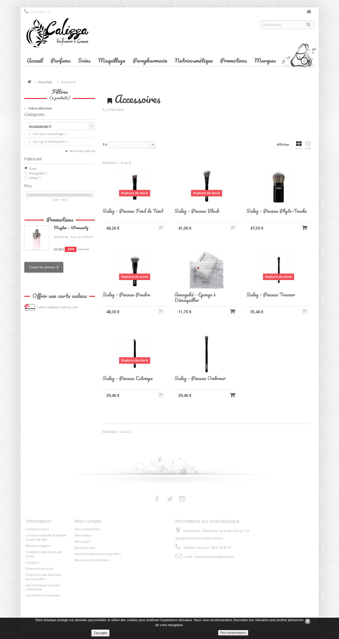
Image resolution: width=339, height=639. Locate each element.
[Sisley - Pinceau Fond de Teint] (134, 186)
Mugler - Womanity (71, 227)
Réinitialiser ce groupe (82, 151)
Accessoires (40, 126)
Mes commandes (87, 529)
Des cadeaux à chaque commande (42, 587)
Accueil (35, 60)
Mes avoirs (82, 541)
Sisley (35, 178)
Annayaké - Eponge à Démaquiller (195, 297)
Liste (308, 148)
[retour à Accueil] (29, 82)
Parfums (60, 60)
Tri (104, 144)
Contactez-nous (309, 12)
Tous (32, 168)
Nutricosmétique (194, 60)
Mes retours (84, 535)
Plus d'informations (233, 633)
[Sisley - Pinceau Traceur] (278, 270)
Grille (298, 148)
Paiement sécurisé (39, 568)
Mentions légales (38, 545)
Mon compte (88, 521)
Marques (265, 60)
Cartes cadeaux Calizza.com (57, 307)
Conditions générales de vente (44, 554)
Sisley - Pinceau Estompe (127, 378)
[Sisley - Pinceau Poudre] (134, 270)
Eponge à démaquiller (50, 141)
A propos (32, 562)
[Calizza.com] (95, 36)
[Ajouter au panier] (304, 227)
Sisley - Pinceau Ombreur (200, 378)
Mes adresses (85, 547)
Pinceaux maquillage (49, 134)
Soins (84, 60)
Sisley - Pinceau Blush (196, 211)
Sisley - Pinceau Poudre (126, 294)
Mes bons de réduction (92, 560)
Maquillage (111, 60)
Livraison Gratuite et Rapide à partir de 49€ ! (46, 537)
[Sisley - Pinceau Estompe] (134, 353)
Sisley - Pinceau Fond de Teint (132, 211)
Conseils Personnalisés (43, 595)
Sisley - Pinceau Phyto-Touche (276, 211)
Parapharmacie (150, 60)
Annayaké (38, 173)
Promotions (233, 60)
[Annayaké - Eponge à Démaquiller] (206, 270)
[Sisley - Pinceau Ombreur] (206, 353)
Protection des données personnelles (44, 576)
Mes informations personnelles (98, 554)
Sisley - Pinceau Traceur (270, 294)
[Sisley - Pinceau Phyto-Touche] (278, 186)
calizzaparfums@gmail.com (214, 556)
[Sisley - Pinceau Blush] (206, 186)
